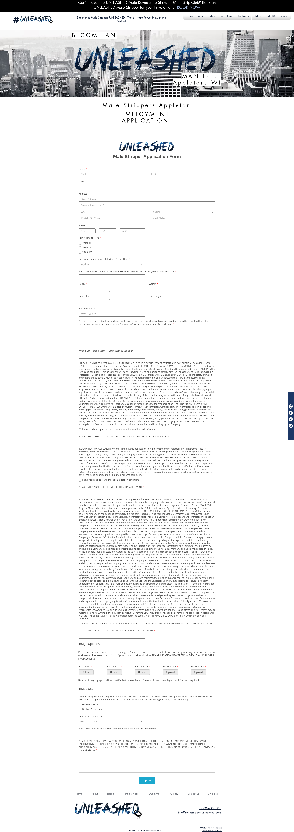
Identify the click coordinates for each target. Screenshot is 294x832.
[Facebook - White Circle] (291, 413)
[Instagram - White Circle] (291, 406)
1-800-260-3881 (210, 808)
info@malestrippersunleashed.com (199, 812)
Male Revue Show (147, 17)
